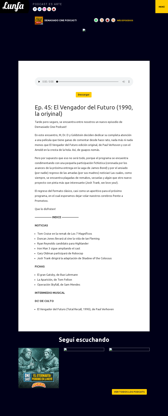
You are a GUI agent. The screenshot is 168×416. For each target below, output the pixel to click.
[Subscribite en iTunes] (107, 20)
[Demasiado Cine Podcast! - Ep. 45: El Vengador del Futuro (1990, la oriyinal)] (84, 30)
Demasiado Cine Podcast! (60, 20)
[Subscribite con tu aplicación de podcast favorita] (113, 20)
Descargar (83, 94)
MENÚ (162, 7)
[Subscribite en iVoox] (102, 20)
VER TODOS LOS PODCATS (129, 392)
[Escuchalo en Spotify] (96, 20)
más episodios (125, 20)
